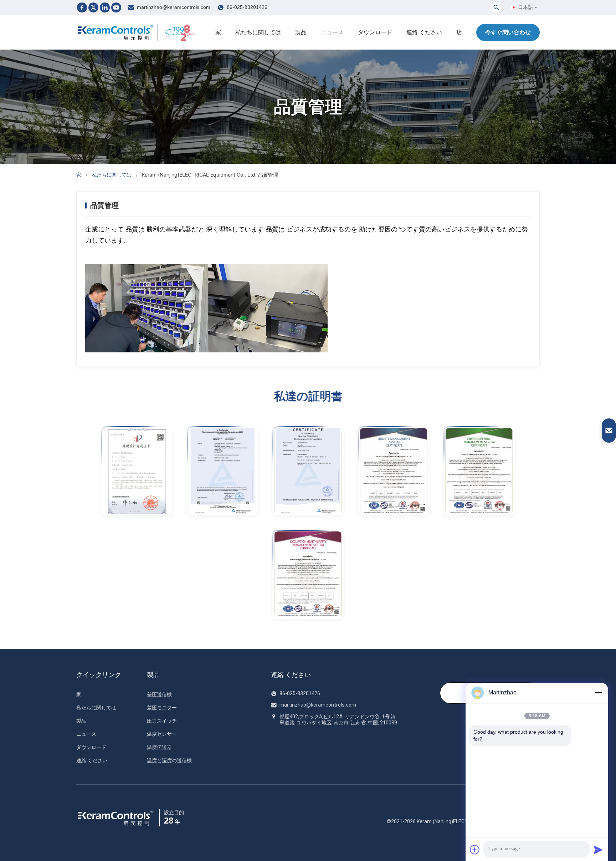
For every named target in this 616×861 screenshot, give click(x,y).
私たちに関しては (258, 32)
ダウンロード (375, 32)
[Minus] (598, 692)
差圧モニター (162, 707)
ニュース (332, 32)
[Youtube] (116, 7)
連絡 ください (424, 32)
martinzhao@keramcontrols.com (173, 7)
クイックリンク (98, 675)
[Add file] (475, 849)
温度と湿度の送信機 (169, 760)
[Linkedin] (105, 7)
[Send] (598, 849)
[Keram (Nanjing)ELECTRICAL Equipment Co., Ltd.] (115, 32)
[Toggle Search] (496, 7)
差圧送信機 (159, 694)
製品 (301, 32)
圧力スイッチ (162, 721)
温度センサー (162, 734)
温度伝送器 (159, 747)
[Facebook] (82, 7)
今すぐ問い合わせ (508, 32)
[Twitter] (93, 7)
